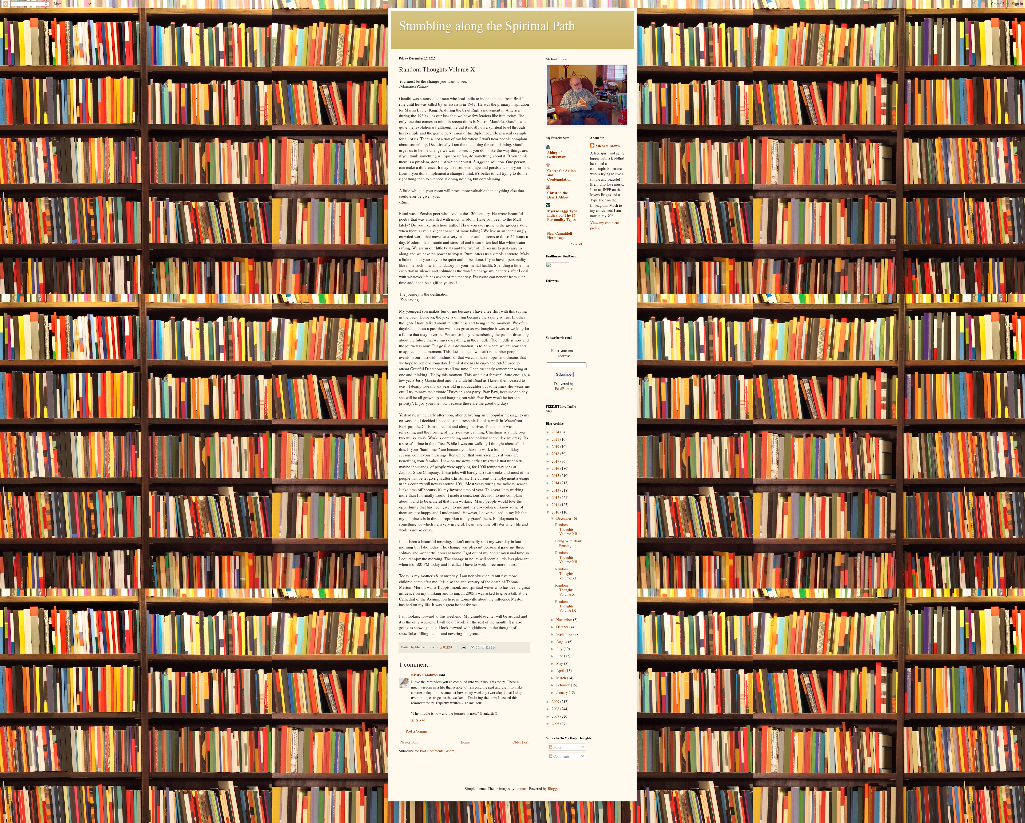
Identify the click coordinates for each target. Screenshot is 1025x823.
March (561, 677)
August (562, 641)
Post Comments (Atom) (438, 750)
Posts (556, 747)
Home (465, 742)
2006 (556, 723)
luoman (521, 788)
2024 (556, 431)
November (564, 619)
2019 (556, 446)
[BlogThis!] (477, 647)
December (564, 518)
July (559, 648)
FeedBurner (564, 388)
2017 (556, 461)
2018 (556, 453)
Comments (560, 756)
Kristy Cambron (424, 675)
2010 (556, 512)
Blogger (553, 788)
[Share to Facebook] (487, 647)
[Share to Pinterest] (492, 647)
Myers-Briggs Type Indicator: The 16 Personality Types (562, 215)
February (563, 684)
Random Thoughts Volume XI (565, 573)
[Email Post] (463, 647)
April (560, 670)
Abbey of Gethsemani (556, 155)
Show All (576, 244)
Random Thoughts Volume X (565, 590)
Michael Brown (608, 146)
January (562, 692)
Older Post (520, 742)
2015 (556, 475)
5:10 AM (418, 720)
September (564, 634)
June (560, 655)
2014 (556, 482)
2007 (556, 716)
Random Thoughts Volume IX (565, 606)
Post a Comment (418, 731)
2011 (556, 504)
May (560, 663)
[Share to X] (482, 647)
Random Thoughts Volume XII (566, 529)
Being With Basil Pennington (568, 543)
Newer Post (409, 742)
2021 (556, 439)
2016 (556, 468)
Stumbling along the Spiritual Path (487, 25)
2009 (556, 701)
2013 (556, 490)
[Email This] (472, 647)
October (562, 626)
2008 (556, 708)
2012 (556, 497)
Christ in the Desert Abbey (558, 195)
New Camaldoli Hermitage (559, 235)
